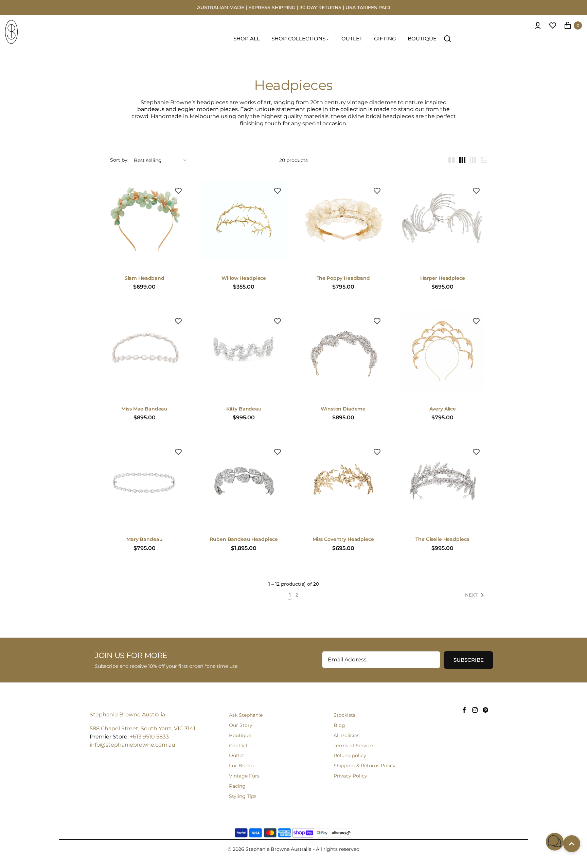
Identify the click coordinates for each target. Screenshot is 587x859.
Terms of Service (353, 746)
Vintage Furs (244, 776)
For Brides (241, 766)
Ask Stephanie (246, 715)
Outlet (236, 755)
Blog (339, 725)
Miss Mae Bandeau (144, 409)
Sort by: (119, 160)
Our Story (240, 725)
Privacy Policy (350, 776)
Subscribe (468, 660)
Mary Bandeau (144, 539)
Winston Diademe (343, 409)
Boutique (240, 735)
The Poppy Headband (343, 278)
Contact (238, 746)
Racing (237, 786)
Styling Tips (242, 796)
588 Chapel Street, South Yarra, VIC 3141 (142, 728)
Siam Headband (144, 278)
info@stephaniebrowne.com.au (132, 745)
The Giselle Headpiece (442, 539)
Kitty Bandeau (244, 409)
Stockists (344, 715)
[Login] (538, 25)
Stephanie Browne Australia (127, 714)
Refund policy (350, 755)
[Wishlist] (553, 25)
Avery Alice (442, 409)
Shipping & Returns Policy (364, 766)
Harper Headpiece (442, 278)
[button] (555, 842)
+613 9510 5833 (149, 736)
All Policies (346, 735)
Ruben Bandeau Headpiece (244, 539)
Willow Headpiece (243, 278)
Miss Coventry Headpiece (343, 539)
